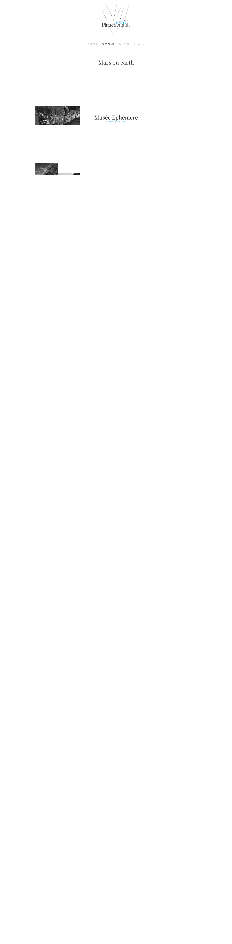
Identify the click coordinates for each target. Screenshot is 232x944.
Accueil (93, 44)
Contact (124, 44)
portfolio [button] (108, 44)
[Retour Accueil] (116, 19)
